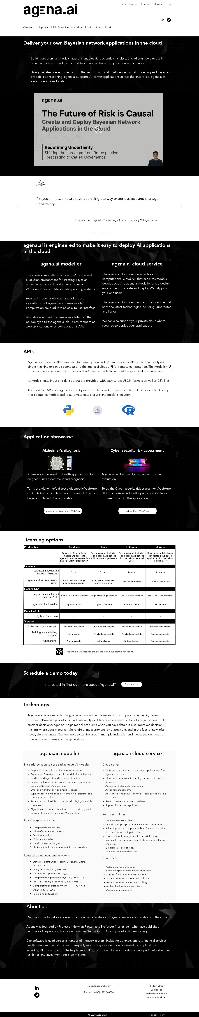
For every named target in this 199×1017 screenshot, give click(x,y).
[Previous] (17, 208)
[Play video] (98, 129)
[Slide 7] (106, 232)
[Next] (181, 208)
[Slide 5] (103, 232)
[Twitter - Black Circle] (169, 20)
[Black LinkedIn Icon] (163, 20)
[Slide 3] (98, 232)
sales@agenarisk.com (99, 985)
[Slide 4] (100, 232)
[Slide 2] (95, 232)
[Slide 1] (92, 232)
